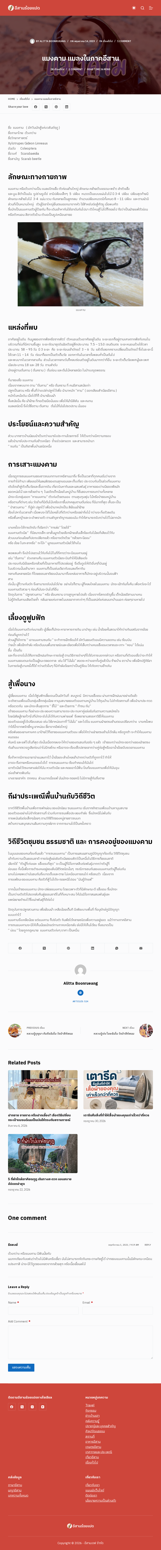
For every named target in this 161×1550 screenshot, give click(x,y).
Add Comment (19, 1321)
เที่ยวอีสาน (92, 1457)
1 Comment (124, 41)
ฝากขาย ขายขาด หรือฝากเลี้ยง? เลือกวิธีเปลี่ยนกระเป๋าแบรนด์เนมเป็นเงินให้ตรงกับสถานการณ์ (39, 1118)
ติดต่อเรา (91, 1495)
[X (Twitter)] (46, 107)
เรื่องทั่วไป (108, 41)
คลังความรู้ (92, 1421)
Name (13, 1302)
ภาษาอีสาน (15, 1485)
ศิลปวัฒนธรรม (95, 1431)
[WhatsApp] (117, 948)
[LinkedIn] (66, 107)
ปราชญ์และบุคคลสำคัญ (100, 1426)
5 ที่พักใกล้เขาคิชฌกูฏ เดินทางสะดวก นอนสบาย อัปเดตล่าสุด (39, 1182)
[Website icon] (80, 993)
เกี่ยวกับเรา (92, 1485)
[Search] (142, 8)
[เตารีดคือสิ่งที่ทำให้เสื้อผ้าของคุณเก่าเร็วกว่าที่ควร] (118, 1089)
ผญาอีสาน (14, 1490)
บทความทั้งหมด (18, 1495)
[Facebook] (35, 107)
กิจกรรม (90, 1410)
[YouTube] (43, 1406)
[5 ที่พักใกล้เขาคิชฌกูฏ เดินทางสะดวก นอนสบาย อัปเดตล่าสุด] (43, 1153)
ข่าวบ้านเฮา (92, 1416)
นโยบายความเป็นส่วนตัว (100, 1500)
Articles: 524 (80, 1001)
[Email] (141, 948)
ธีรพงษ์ (13, 1245)
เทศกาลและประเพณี (98, 1452)
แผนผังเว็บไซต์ (94, 1490)
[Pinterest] (56, 107)
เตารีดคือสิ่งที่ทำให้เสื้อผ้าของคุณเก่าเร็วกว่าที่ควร (116, 1115)
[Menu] (151, 8)
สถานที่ (90, 1436)
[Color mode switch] (134, 8)
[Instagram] (32, 1406)
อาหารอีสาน (93, 1441)
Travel (89, 1405)
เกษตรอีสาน (93, 1447)
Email (87, 1302)
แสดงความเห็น (21, 1367)
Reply (148, 1245)
